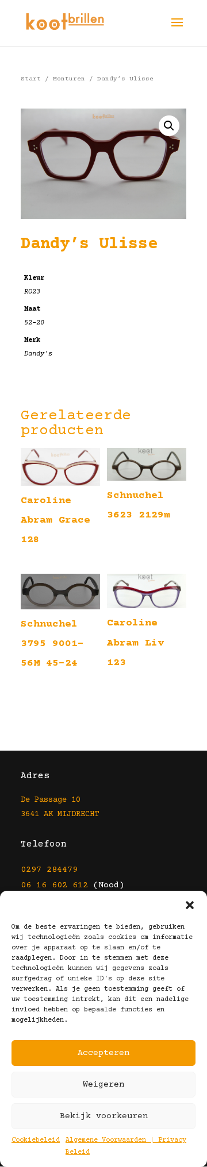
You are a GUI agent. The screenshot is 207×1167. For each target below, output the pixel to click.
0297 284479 (49, 870)
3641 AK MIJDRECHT (60, 814)
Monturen (69, 79)
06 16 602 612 (54, 885)
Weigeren (103, 1084)
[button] (189, 905)
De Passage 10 (50, 800)
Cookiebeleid (36, 1140)
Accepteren (103, 1053)
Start (31, 79)
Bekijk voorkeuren (104, 1116)
